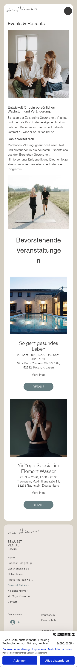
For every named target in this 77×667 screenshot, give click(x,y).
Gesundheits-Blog (18, 568)
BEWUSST (15, 541)
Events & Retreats (18, 585)
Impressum (48, 615)
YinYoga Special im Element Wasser (38, 468)
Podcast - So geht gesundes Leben (21, 563)
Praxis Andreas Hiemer (21, 579)
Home (11, 557)
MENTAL (13, 545)
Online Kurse (15, 574)
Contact (12, 601)
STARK (12, 549)
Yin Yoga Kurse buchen (21, 596)
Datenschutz (48, 620)
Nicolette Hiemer (17, 590)
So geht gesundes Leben (38, 346)
